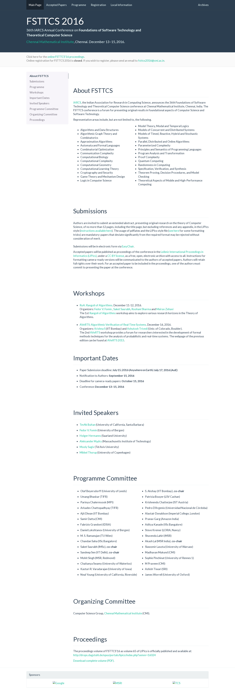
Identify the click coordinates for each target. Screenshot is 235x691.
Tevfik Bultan (88, 424)
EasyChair (128, 246)
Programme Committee (44, 109)
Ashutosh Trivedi (137, 328)
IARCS (77, 102)
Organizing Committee (43, 114)
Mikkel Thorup (88, 452)
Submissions (37, 81)
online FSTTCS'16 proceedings (65, 56)
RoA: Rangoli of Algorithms (96, 305)
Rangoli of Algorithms (102, 313)
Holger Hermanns (91, 435)
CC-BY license (115, 255)
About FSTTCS (39, 76)
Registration (98, 5)
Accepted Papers (56, 5)
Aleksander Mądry (91, 441)
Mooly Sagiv (87, 447)
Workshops (36, 92)
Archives (203, 5)
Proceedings (37, 119)
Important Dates (40, 98)
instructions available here (96, 230)
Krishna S (100, 328)
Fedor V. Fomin (103, 309)
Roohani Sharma (141, 309)
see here (174, 230)
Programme (78, 5)
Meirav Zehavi (164, 309)
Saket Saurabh (121, 309)
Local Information (121, 5)
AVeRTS (95, 332)
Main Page (35, 5)
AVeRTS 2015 (115, 340)
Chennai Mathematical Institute (50, 42)
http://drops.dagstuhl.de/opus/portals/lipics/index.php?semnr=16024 (114, 655)
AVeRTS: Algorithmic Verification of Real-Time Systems (113, 324)
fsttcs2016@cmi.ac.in (151, 60)
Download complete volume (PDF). (93, 660)
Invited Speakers (39, 103)
